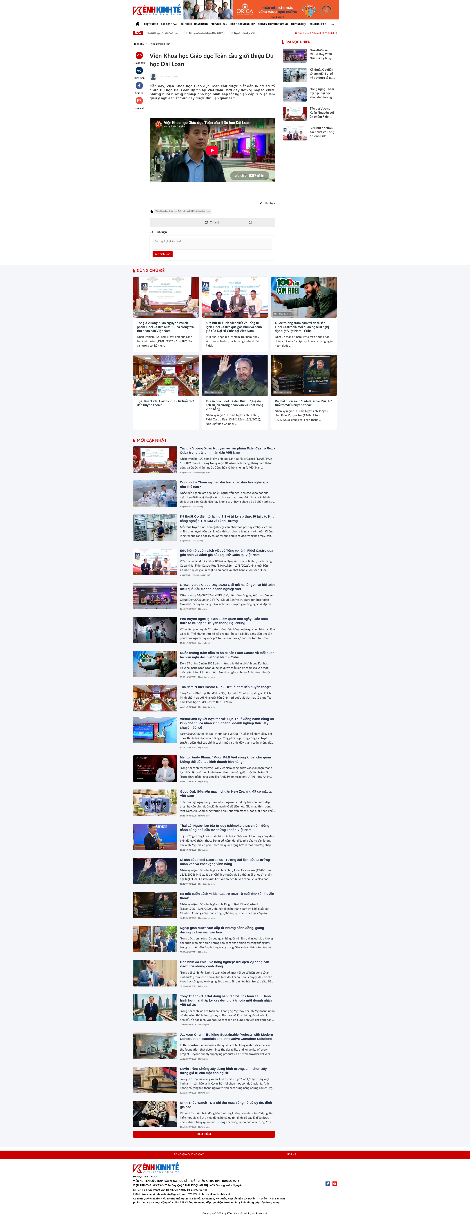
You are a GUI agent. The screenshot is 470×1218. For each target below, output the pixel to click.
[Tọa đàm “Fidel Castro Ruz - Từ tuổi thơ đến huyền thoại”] (166, 375)
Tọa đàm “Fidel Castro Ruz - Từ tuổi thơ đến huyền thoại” (165, 403)
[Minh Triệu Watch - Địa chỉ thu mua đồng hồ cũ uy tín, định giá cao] (155, 1114)
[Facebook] (328, 1183)
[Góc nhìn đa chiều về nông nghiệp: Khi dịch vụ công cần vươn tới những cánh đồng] (155, 973)
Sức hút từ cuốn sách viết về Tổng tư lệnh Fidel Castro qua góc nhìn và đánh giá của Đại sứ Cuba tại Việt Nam (234, 327)
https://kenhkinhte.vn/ (216, 1194)
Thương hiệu (203, 816)
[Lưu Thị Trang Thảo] (261, 9)
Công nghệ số (204, 643)
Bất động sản (203, 1025)
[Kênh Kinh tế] (157, 10)
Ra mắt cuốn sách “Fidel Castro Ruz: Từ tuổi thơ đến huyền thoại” (303, 403)
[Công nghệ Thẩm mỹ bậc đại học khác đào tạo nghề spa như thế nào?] (155, 493)
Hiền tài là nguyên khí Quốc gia (145, 33)
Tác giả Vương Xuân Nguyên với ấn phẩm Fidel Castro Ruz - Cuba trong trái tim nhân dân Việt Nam (166, 327)
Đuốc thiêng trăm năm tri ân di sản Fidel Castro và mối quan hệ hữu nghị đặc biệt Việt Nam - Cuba (302, 327)
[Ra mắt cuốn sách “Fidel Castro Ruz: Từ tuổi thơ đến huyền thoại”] (304, 375)
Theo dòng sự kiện (144, 314)
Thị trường (198, 507)
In (253, 222)
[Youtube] (334, 1183)
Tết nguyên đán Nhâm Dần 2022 (189, 33)
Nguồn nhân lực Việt (228, 33)
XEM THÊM (204, 1134)
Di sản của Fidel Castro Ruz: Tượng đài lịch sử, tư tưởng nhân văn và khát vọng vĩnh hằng (234, 405)
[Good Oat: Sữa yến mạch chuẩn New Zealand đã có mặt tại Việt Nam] (155, 802)
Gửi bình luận (162, 254)
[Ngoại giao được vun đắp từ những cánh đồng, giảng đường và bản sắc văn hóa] (155, 939)
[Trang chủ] (137, 24)
